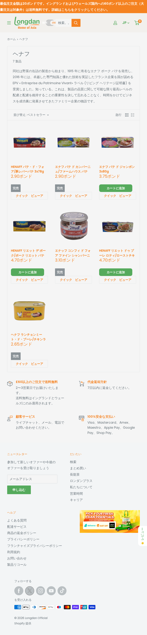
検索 (73, 462)
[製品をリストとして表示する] (132, 115)
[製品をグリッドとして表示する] (126, 115)
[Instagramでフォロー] (40, 590)
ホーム (11, 39)
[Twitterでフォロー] (29, 591)
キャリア (76, 500)
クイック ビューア (29, 196)
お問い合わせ (17, 558)
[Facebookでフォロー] (18, 590)
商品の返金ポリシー (21, 533)
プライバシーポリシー (23, 539)
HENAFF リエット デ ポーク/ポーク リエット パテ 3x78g (28, 252)
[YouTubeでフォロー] (51, 590)
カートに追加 (116, 188)
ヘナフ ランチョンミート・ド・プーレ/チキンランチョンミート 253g (28, 336)
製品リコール (17, 564)
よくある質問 (17, 520)
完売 (16, 188)
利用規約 (13, 552)
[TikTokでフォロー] (62, 590)
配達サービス (17, 526)
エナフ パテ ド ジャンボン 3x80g (117, 169)
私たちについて (81, 487)
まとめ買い (78, 468)
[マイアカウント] (115, 23)
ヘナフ (23, 39)
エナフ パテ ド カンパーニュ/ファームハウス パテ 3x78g (73, 169)
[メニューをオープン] (9, 22)
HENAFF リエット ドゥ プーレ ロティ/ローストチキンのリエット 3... (117, 252)
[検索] (76, 23)
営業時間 (76, 493)
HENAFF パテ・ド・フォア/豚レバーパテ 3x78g (27, 169)
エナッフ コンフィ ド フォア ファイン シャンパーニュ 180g (73, 252)
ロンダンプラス (81, 480)
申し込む (19, 489)
